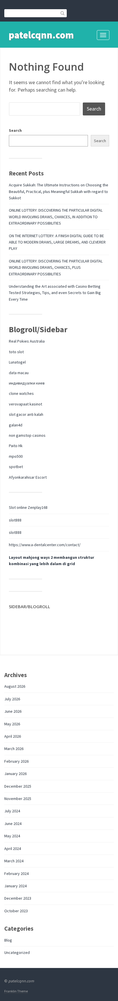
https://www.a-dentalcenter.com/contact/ (44, 544)
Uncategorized (17, 952)
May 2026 (12, 723)
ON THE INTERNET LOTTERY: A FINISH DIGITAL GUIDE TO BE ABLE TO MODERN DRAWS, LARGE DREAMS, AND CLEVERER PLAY (57, 242)
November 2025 (17, 798)
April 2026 (12, 736)
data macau (19, 372)
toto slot (16, 351)
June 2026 (12, 711)
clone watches (21, 393)
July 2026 (12, 699)
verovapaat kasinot (25, 404)
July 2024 (12, 810)
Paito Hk (16, 445)
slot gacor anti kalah (26, 414)
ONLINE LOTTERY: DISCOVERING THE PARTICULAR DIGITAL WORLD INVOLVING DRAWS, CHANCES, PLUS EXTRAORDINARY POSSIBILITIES (56, 267)
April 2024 (12, 848)
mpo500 (16, 456)
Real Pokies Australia (27, 341)
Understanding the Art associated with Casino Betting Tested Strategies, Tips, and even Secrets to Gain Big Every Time (55, 293)
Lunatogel (17, 362)
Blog (8, 940)
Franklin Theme (16, 991)
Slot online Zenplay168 (28, 507)
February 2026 (16, 761)
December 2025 (17, 786)
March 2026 (13, 748)
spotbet (16, 466)
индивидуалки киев (27, 383)
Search (15, 130)
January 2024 (15, 885)
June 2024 (12, 823)
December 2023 (17, 898)
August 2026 (14, 686)
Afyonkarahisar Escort (28, 477)
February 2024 (16, 873)
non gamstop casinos (27, 435)
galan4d (15, 425)
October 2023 (16, 910)
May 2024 (12, 835)
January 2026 (15, 773)
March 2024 (13, 860)
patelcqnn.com (41, 35)
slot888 (15, 520)
